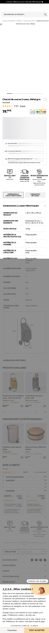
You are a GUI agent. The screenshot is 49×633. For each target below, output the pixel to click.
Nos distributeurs (10, 576)
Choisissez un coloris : (15, 119)
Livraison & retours (35, 195)
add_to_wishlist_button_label (45, 99)
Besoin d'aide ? (9, 582)
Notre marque (9, 565)
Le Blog (5, 571)
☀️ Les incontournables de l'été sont (27, 2)
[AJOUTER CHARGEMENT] (22, 406)
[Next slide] (45, 517)
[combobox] (24, 14)
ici (41, 2)
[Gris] (7, 127)
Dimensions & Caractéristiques (13, 195)
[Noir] (17, 127)
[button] (3, 127)
